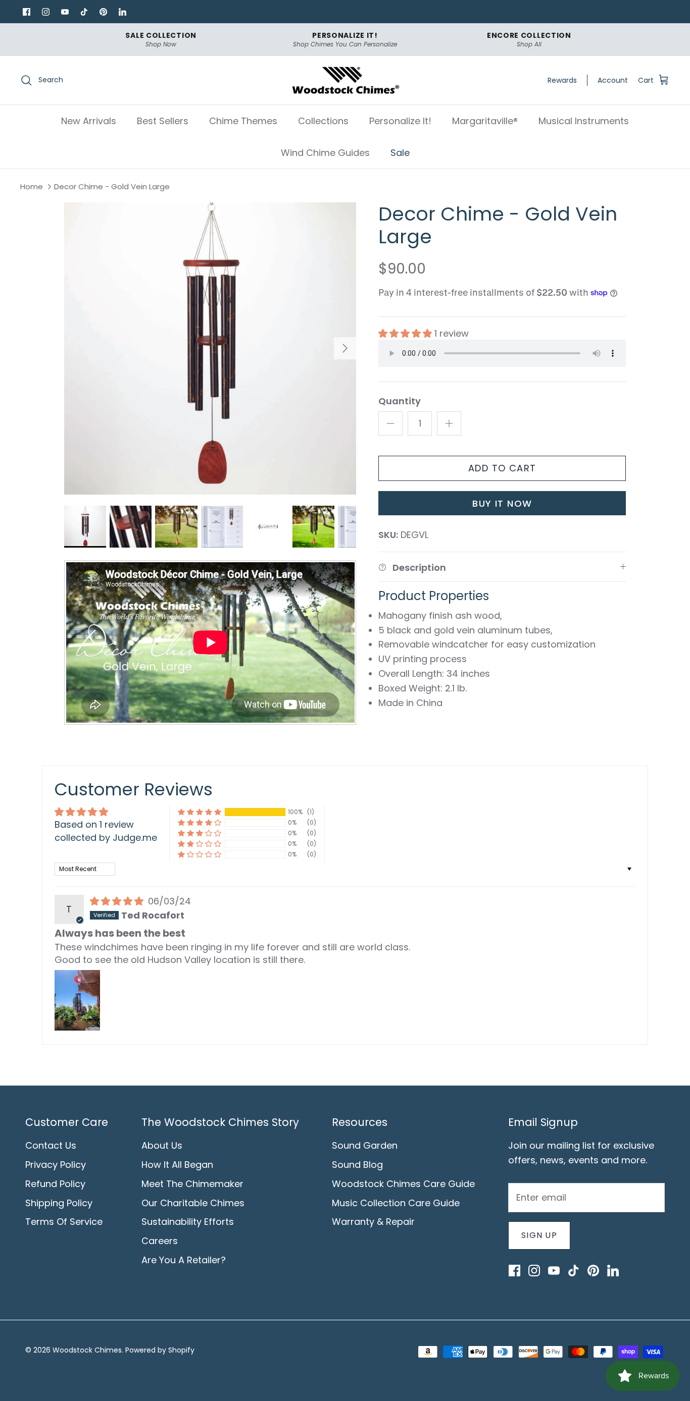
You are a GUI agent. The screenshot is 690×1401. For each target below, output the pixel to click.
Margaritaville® (485, 121)
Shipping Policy (58, 1203)
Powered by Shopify (159, 1350)
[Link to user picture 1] (77, 1000)
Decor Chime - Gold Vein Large (112, 187)
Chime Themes (243, 121)
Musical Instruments (583, 121)
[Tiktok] (84, 12)
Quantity (399, 401)
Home (31, 187)
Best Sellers (162, 121)
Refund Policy (55, 1183)
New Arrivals (88, 121)
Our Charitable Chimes (192, 1203)
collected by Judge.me (106, 837)
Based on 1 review (94, 824)
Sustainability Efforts (187, 1221)
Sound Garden (365, 1145)
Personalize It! (400, 121)
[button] (406, 333)
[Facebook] (26, 12)
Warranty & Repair (373, 1221)
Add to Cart (502, 468)
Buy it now (502, 503)
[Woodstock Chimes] (345, 80)
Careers (159, 1240)
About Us (161, 1145)
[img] (118, 901)
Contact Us (50, 1145)
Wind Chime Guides (325, 152)
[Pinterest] (103, 12)
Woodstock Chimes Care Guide (403, 1183)
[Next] (345, 348)
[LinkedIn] (122, 12)
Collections (323, 121)
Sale (400, 152)
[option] (210, 348)
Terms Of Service (64, 1221)
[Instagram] (45, 12)
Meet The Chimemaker (192, 1183)
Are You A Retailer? (183, 1260)
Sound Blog (357, 1164)
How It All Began (177, 1164)
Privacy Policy (55, 1164)
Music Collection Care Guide (396, 1203)
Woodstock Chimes (87, 1350)
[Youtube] (65, 12)
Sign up (539, 1235)
